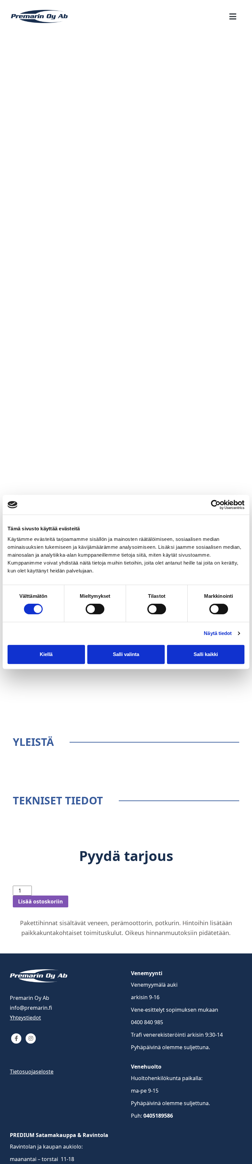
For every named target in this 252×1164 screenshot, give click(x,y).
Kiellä (46, 654)
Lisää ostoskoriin (40, 901)
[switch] (95, 609)
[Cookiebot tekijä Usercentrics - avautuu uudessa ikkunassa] (215, 505)
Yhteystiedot (25, 1017)
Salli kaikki (206, 654)
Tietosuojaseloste (31, 1071)
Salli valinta (126, 654)
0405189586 (158, 1115)
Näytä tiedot (218, 633)
